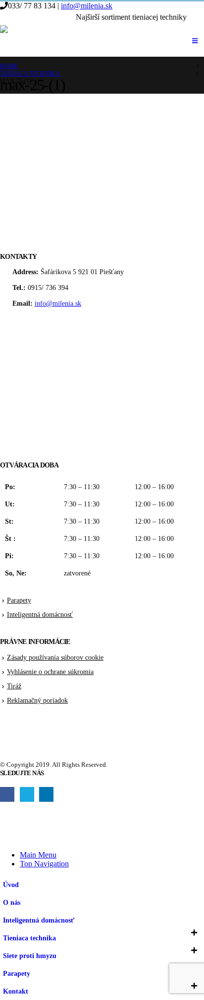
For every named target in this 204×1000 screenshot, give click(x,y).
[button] (196, 17)
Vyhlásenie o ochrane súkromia (50, 672)
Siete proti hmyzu (29, 956)
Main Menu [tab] (38, 855)
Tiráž (14, 686)
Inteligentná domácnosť (40, 614)
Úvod (11, 885)
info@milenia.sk (86, 5)
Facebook (7, 794)
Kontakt (15, 991)
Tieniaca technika (29, 938)
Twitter (27, 794)
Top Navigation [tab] (44, 863)
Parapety (19, 600)
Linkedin (46, 794)
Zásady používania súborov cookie (55, 657)
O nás (11, 902)
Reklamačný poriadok (37, 700)
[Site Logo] (49, 41)
